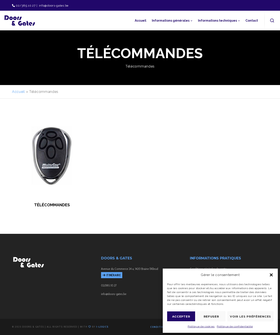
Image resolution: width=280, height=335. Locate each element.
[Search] (272, 20)
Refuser (211, 316)
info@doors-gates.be (53, 5)
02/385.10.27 (25, 5)
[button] (271, 275)
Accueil (18, 92)
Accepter (181, 316)
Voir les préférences (250, 316)
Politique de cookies (201, 326)
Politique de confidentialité (235, 326)
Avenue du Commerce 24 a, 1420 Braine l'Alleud (129, 269)
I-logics (102, 326)
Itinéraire (113, 275)
